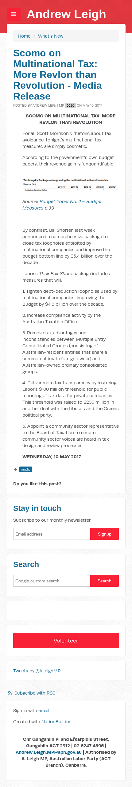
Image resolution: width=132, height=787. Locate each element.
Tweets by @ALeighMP (36, 671)
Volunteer (66, 640)
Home (24, 36)
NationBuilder (55, 721)
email (43, 710)
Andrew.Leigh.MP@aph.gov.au (49, 752)
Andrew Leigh (66, 14)
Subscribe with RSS (34, 693)
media (25, 469)
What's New (50, 36)
